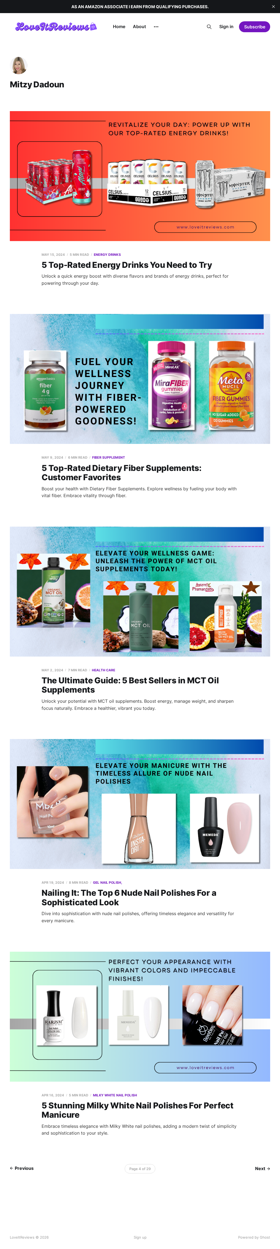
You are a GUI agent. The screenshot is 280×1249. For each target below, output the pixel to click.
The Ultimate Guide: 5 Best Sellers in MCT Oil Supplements (130, 685)
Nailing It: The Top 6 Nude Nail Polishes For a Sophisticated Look (129, 897)
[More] (156, 27)
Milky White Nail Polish (115, 1095)
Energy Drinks (107, 255)
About (139, 26)
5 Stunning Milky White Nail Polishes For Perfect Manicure (138, 1110)
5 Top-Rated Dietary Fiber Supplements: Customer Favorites (122, 472)
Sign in (226, 26)
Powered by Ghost (254, 1237)
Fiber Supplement (108, 457)
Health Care (103, 670)
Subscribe (254, 26)
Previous (24, 1168)
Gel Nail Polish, (107, 882)
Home (119, 26)
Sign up (140, 1237)
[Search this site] (209, 27)
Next (260, 1168)
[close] (273, 6)
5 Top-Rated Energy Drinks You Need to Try (127, 265)
